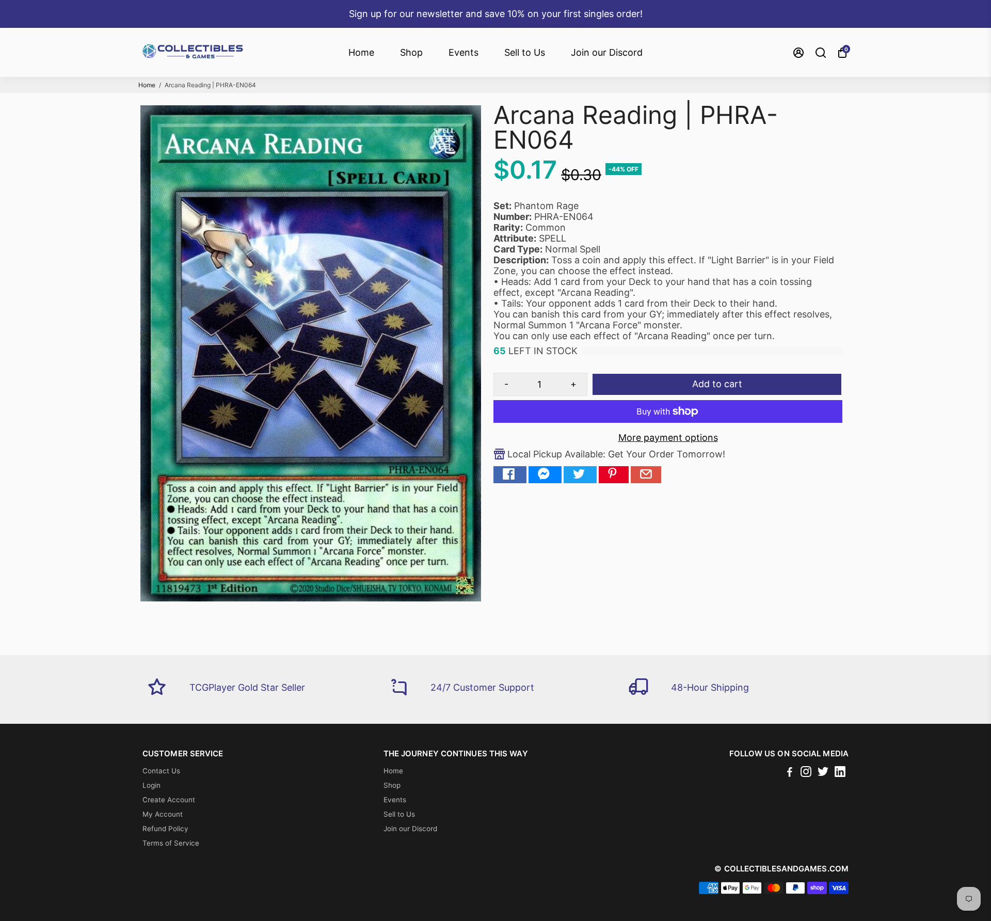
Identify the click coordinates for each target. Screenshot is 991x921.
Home (361, 52)
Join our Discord (607, 52)
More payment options (668, 437)
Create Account (168, 800)
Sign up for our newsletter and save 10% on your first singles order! (496, 13)
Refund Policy (165, 828)
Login (151, 785)
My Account (162, 814)
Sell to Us (524, 52)
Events (463, 52)
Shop (411, 52)
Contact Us (161, 771)
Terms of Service (170, 843)
